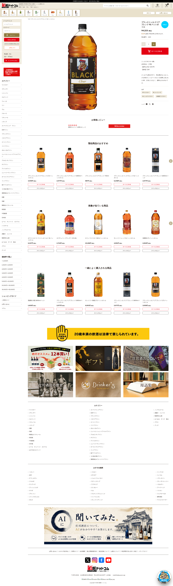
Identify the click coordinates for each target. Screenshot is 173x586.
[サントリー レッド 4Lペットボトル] (127, 222)
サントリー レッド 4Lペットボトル (124, 238)
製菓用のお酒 (5, 238)
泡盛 (3, 201)
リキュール (5, 117)
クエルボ (31, 481)
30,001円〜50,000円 (8, 289)
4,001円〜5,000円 (7, 277)
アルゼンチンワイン (7, 160)
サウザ (31, 490)
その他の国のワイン (7, 189)
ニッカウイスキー (148, 96)
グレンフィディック (97, 500)
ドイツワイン (5, 146)
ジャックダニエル (34, 496)
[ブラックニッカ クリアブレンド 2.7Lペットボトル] (41, 160)
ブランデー (5, 89)
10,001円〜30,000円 (8, 285)
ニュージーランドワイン (9, 172)
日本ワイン (5, 130)
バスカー (93, 472)
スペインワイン (6, 142)
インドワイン (5, 181)
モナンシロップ (95, 481)
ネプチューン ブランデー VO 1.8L (67, 238)
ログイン (157, 6)
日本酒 (4, 217)
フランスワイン (6, 134)
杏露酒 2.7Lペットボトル (150, 238)
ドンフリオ (160, 472)
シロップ (4, 121)
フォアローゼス (161, 493)
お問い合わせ (164, 13)
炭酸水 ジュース (7, 234)
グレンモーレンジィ (162, 481)
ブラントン (32, 493)
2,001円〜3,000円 (7, 269)
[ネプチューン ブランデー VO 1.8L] (70, 222)
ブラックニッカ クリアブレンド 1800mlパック (155, 177)
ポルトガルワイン (7, 150)
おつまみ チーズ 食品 (9, 242)
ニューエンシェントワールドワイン (11, 155)
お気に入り (12, 47)
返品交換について (104, 551)
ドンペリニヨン (95, 496)
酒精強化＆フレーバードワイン (10, 193)
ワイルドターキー (162, 500)
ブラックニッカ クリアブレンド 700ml (97, 176)
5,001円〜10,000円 (8, 281)
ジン (3, 105)
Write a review (119, 126)
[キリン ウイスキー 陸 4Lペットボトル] (98, 222)
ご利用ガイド (5, 300)
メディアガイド (143, 551)
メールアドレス (7, 21)
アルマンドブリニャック (98, 493)
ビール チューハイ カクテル (10, 221)
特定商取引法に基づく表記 (129, 551)
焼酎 (3, 197)
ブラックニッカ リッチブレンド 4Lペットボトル (126, 177)
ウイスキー (5, 85)
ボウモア (93, 475)
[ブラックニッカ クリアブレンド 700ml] (98, 160)
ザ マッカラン (33, 478)
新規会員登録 (12, 40)
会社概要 (82, 551)
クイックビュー (41, 188)
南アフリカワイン (7, 185)
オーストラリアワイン (8, 176)
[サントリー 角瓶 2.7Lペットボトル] (98, 285)
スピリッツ (5, 97)
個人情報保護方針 (92, 551)
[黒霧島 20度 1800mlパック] (41, 285)
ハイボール (5, 225)
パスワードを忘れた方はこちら (11, 43)
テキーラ (4, 113)
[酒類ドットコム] (10, 5)
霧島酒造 (159, 496)
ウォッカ (4, 101)
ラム (3, 109)
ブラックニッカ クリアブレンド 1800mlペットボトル (69, 177)
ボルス (31, 500)
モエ (92, 490)
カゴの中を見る (12, 60)
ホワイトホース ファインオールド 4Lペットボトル (40, 239)
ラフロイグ (94, 484)
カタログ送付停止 (63, 551)
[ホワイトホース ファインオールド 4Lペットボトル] (41, 222)
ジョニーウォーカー (97, 478)
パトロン (159, 490)
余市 (30, 475)
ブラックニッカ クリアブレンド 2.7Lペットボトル (40, 177)
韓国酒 (4, 209)
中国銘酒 (4, 213)
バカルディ (160, 484)
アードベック (161, 487)
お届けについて (115, 551)
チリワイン (5, 164)
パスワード (6, 27)
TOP (29, 19)
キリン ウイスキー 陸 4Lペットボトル (96, 238)
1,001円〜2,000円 (7, 265)
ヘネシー (31, 472)
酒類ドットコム (103, 582)
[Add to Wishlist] (49, 171)
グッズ (4, 250)
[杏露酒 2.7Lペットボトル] (155, 222)
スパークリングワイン (97, 410)
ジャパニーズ (157, 92)
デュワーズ (32, 484)
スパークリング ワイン (9, 125)
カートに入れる (156, 51)
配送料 (143, 33)
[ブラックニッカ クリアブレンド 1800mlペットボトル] (70, 160)
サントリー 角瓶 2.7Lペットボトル (95, 300)
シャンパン (5, 93)
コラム (4, 308)
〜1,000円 (5, 261)
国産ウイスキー (162, 96)
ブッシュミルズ (33, 487)
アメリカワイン (6, 168)
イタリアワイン (6, 138)
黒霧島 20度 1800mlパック (36, 300)
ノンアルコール (6, 230)
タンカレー (94, 487)
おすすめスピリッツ (35, 450)
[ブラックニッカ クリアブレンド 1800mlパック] (155, 160)
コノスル (159, 475)
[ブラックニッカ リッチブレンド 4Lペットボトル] (127, 160)
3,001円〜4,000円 (7, 273)
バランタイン (161, 478)
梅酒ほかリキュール (7, 205)
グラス (4, 246)
